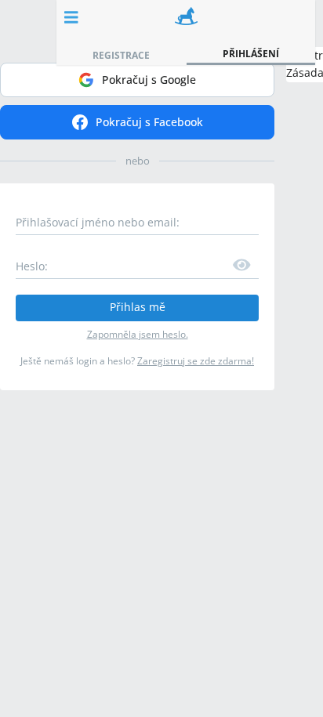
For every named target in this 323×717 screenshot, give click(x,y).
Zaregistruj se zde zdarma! (195, 361)
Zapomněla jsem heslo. (137, 334)
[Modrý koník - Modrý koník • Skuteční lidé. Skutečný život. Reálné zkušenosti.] (186, 17)
